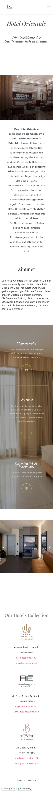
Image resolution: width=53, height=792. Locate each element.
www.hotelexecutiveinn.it (26, 711)
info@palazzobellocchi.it (27, 758)
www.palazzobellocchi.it (26, 763)
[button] (49, 7)
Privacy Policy (9, 789)
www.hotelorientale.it (26, 663)
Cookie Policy (25, 789)
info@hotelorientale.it (26, 657)
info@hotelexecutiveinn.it (26, 706)
